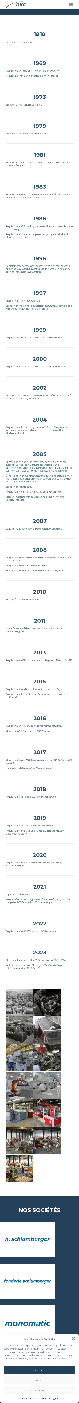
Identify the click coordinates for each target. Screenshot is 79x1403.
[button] (73, 1338)
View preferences (39, 1390)
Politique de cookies (29, 1398)
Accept (39, 1370)
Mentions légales (50, 1398)
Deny (39, 1380)
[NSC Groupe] (16, 4)
